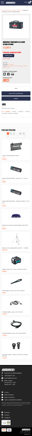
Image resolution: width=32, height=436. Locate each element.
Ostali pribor (19, 10)
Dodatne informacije (16, 93)
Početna (3, 10)
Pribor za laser (6, 67)
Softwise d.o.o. (27, 434)
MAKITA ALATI (14, 66)
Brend (16, 98)
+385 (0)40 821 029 (9, 375)
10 (20, 133)
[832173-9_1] (16, 33)
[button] (27, 2)
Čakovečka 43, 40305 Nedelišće (13, 373)
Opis (16, 88)
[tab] (16, 88)
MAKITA (8, 66)
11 (23, 133)
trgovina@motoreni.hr (10, 378)
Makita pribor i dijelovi (11, 10)
